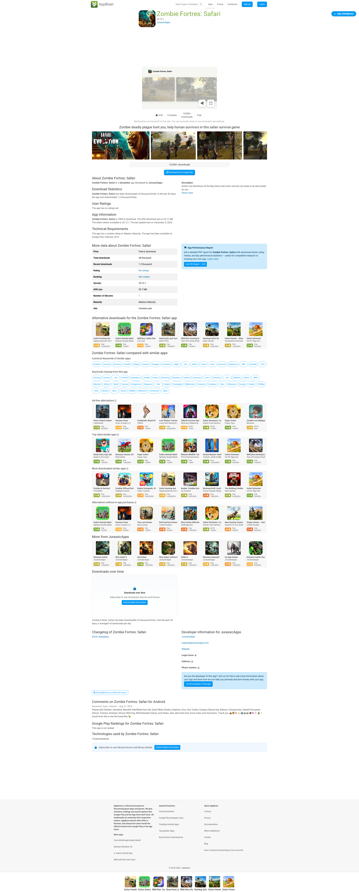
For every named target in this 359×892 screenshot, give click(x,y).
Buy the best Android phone (171, 837)
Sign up (247, 4)
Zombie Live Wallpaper (256, 420)
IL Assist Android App (123, 853)
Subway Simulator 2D (123, 847)
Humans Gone (121, 420)
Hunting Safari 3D (211, 338)
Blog (206, 844)
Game (203, 364)
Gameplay (177, 384)
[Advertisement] (176, 47)
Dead (165, 391)
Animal (125, 377)
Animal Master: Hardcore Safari (212, 454)
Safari (194, 364)
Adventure (232, 364)
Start (114, 391)
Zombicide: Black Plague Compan (146, 420)
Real (96, 391)
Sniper (167, 384)
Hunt (212, 364)
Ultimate (97, 384)
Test (158, 384)
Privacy (207, 818)
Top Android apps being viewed (127, 840)
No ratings (144, 270)
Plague (136, 364)
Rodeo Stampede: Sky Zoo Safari (146, 488)
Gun (185, 364)
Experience (135, 377)
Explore (187, 377)
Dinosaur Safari (100, 557)
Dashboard (232, 4)
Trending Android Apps (169, 824)
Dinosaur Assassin (211, 557)
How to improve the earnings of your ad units (223, 850)
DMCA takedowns (212, 831)
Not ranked (144, 276)
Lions (207, 377)
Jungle (146, 377)
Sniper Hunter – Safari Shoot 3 (256, 522)
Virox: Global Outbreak (103, 420)
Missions (232, 384)
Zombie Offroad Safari (124, 488)
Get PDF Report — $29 (195, 264)
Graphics (212, 384)
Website (185, 649)
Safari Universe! (254, 338)
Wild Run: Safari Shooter (146, 338)
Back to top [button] (352, 866)
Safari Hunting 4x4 (102, 338)
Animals (252, 364)
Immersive (154, 391)
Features (201, 384)
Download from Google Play (180, 172)
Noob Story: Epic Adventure (103, 454)
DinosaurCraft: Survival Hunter (212, 488)
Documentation (211, 824)
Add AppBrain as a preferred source (111, 692)
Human (145, 364)
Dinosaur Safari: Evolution (256, 557)
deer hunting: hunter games (234, 522)
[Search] (201, 4)
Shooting (165, 377)
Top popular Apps (166, 831)
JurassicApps (119, 537)
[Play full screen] (210, 103)
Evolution (166, 364)
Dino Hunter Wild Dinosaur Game (190, 522)
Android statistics (166, 811)
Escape (242, 384)
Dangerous (136, 384)
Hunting (96, 377)
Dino (222, 384)
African (107, 384)
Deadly (127, 364)
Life (227, 377)
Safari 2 (184, 557)
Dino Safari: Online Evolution (168, 557)
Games (106, 377)
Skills (255, 377)
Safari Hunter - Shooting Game (234, 338)
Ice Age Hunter (231, 557)
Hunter (155, 377)
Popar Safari (230, 420)
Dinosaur (217, 377)
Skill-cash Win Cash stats (124, 859)
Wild (243, 364)
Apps (210, 4)
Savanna (197, 377)
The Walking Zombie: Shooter (234, 488)
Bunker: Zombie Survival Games (190, 488)
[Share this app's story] (202, 103)
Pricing (220, 4)
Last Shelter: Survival (168, 420)
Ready (251, 384)
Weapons (148, 384)
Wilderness (190, 384)
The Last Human (144, 522)
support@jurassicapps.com (195, 643)
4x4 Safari (141, 557)
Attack (123, 391)
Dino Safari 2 (121, 557)
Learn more (212, 259)
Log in (262, 4)
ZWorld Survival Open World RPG (190, 420)
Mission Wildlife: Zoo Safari (190, 454)
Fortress (106, 364)
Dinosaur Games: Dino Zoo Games (124, 454)
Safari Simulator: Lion (212, 420)
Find (262, 364)
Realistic (236, 377)
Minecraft (143, 391)
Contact (207, 811)
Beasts (105, 391)
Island (246, 377)
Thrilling (260, 384)
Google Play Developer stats (171, 818)
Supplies (155, 364)
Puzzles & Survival (102, 488)
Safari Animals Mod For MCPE (124, 338)
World (115, 384)
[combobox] (187, 4)
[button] (224, 655)
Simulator (176, 377)
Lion (116, 377)
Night (176, 364)
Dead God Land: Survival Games (168, 338)
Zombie (96, 364)
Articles (207, 837)
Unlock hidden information (134, 602)
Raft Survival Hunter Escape (168, 522)
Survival (221, 364)
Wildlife (132, 391)
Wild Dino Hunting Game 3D (190, 338)
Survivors (117, 364)
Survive (125, 384)
